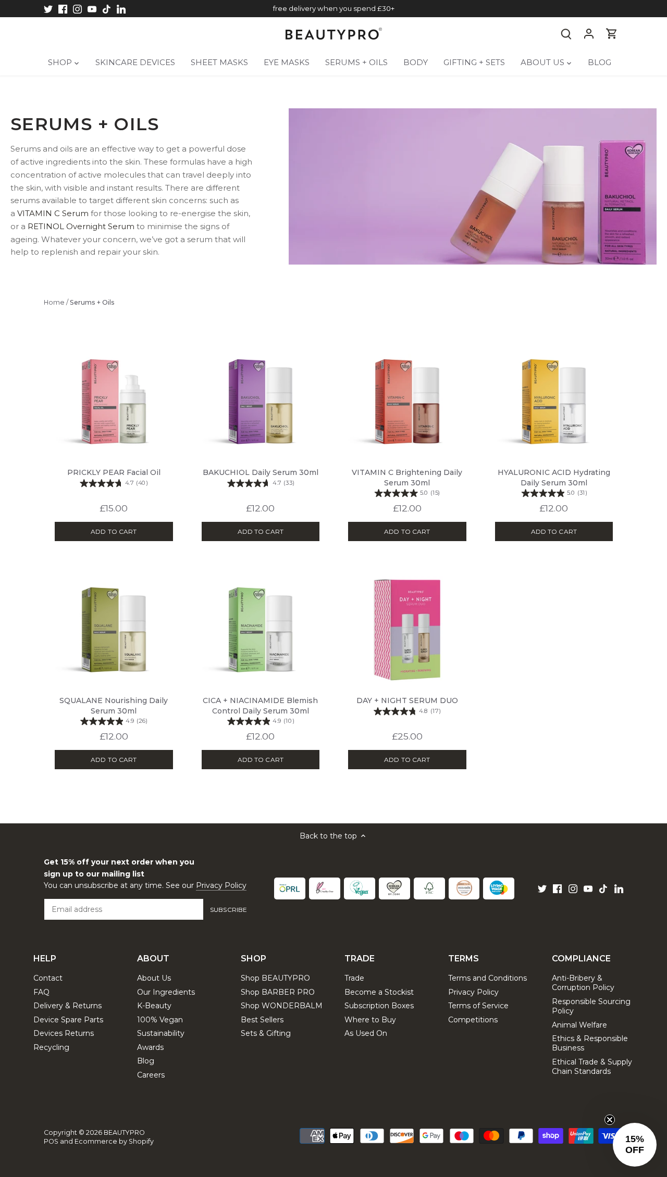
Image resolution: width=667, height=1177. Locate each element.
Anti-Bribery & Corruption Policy (583, 982)
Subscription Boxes (379, 1005)
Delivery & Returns (67, 1005)
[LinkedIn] (121, 9)
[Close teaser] (609, 1120)
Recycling (51, 1047)
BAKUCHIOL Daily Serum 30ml (260, 477)
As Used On (365, 1033)
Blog (145, 1061)
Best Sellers (262, 1019)
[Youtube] (92, 9)
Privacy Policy (221, 885)
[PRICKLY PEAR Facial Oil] (114, 401)
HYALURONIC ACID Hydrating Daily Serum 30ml (554, 482)
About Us (154, 978)
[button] (635, 1145)
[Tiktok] (106, 9)
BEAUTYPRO (124, 1132)
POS (51, 1141)
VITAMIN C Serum (53, 213)
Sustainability (160, 1033)
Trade (354, 978)
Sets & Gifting (266, 1033)
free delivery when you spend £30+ (333, 8)
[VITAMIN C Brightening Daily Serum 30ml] (407, 401)
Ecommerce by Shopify (114, 1141)
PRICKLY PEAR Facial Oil (113, 477)
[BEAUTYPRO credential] (289, 888)
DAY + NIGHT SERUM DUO (407, 705)
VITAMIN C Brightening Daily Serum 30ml (407, 482)
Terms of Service (478, 1005)
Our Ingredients (166, 992)
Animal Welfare (579, 1025)
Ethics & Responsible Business (590, 1043)
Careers (151, 1075)
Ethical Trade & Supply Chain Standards (592, 1066)
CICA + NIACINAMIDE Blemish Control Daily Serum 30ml (260, 710)
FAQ (41, 992)
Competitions (473, 1019)
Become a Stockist (379, 992)
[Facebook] (62, 9)
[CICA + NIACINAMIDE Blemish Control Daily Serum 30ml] (261, 629)
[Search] (565, 33)
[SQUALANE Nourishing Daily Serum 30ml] (114, 629)
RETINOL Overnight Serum (81, 226)
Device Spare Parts (68, 1019)
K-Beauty (154, 1005)
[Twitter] (48, 9)
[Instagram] (77, 9)
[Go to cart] (612, 33)
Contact (48, 978)
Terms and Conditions (487, 978)
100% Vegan (160, 1019)
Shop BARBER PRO (278, 992)
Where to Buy (370, 1019)
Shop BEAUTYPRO (275, 978)
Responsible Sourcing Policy (591, 1006)
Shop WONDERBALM (282, 1005)
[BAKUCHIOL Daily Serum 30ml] (261, 401)
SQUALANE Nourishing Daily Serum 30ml (113, 710)
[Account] (588, 33)
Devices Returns (63, 1033)
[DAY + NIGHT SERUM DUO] (407, 629)
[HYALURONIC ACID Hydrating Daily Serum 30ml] (554, 401)
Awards (150, 1047)
